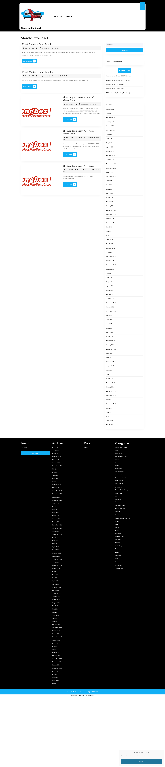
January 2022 (110, 252)
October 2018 (110, 399)
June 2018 (109, 412)
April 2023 (109, 193)
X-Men (117, 549)
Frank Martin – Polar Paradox (38, 44)
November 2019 (111, 353)
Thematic (118, 555)
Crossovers (118, 487)
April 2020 (109, 332)
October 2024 (110, 126)
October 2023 (110, 172)
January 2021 (110, 298)
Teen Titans (118, 515)
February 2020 (110, 340)
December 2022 (111, 210)
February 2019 (110, 383)
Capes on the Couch (31, 28)
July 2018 (109, 408)
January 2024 (110, 159)
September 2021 (111, 265)
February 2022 (110, 248)
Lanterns (117, 511)
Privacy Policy (90, 695)
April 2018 (109, 420)
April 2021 (109, 286)
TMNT (117, 559)
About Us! (58, 16)
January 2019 (110, 387)
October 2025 (110, 109)
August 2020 (110, 315)
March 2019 (110, 378)
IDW (116, 524)
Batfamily (118, 499)
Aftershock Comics (121, 447)
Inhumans (118, 539)
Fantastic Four (119, 536)
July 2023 (109, 185)
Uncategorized (119, 568)
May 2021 (109, 281)
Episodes (118, 463)
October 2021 (110, 260)
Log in (86, 447)
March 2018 (110, 425)
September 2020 (111, 311)
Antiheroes (118, 468)
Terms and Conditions (77, 695)
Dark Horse (118, 493)
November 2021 (111, 256)
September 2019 (111, 361)
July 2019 (109, 370)
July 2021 (109, 273)
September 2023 (111, 176)
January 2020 (110, 345)
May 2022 (109, 235)
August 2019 (110, 366)
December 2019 (111, 349)
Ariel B (80, 137)
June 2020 (109, 324)
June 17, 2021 (70, 104)
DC (116, 496)
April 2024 (109, 147)
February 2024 (110, 155)
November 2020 (111, 303)
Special (117, 552)
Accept (141, 761)
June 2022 (109, 231)
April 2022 (109, 239)
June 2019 (109, 374)
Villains (117, 562)
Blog (116, 450)
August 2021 (110, 269)
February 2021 (110, 294)
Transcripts (118, 565)
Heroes (117, 521)
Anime (117, 465)
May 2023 (109, 189)
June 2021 (109, 277)
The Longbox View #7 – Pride (78, 166)
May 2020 (109, 328)
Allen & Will (119, 480)
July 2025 (109, 113)
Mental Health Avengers (122, 490)
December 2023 (111, 164)
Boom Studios (119, 471)
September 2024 (111, 130)
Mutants (117, 542)
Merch (69, 16)
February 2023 (110, 201)
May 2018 (109, 416)
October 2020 (110, 307)
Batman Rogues (120, 505)
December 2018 (111, 391)
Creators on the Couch (122, 478)
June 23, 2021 (29, 48)
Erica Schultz (119, 483)
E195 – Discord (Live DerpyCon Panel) (118, 93)
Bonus (117, 459)
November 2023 (111, 168)
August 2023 (110, 180)
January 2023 (110, 206)
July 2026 (109, 105)
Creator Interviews (120, 475)
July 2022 (109, 227)
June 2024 (109, 138)
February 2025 (110, 117)
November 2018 (111, 395)
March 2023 (110, 197)
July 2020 (109, 319)
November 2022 (111, 214)
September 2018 (111, 404)
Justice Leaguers (120, 508)
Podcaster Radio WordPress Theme (77, 692)
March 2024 (110, 151)
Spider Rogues (119, 546)
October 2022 (110, 218)
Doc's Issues (119, 453)
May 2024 (109, 143)
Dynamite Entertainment (122, 518)
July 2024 (109, 134)
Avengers (118, 533)
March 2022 (110, 244)
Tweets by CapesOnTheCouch (115, 61)
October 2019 (110, 357)
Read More (30, 61)
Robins (117, 502)
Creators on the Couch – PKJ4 (115, 84)
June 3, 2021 (70, 169)
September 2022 (111, 223)
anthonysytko (42, 76)
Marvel (117, 530)
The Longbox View (121, 456)
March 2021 (110, 290)
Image (117, 527)
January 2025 (110, 121)
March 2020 (110, 336)
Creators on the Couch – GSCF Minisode (118, 76)
